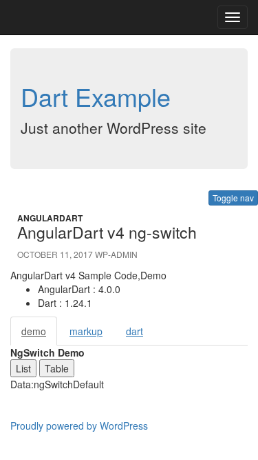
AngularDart (50, 218)
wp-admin (116, 254)
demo (33, 331)
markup (86, 331)
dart (134, 331)
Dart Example (96, 96)
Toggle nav (233, 197)
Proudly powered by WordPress (79, 425)
